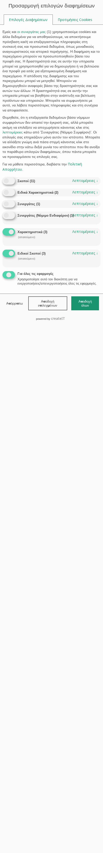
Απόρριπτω (14, 303)
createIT (58, 318)
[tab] (28, 19)
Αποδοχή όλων (85, 303)
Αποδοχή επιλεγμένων (47, 303)
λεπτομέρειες (85, 180)
